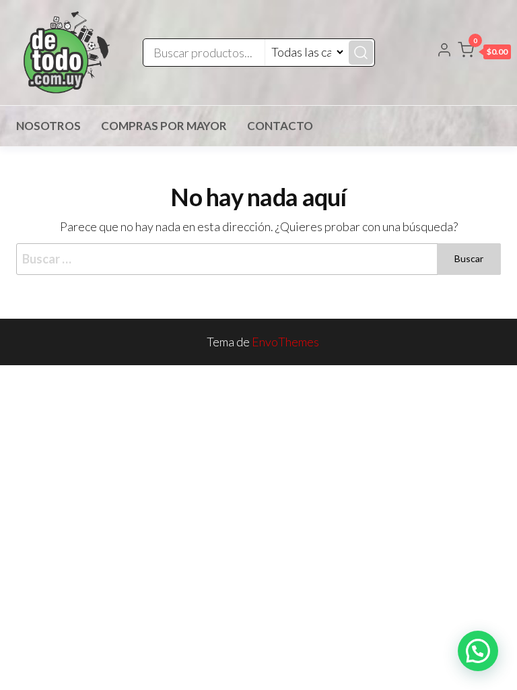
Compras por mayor (164, 126)
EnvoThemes (285, 341)
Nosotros (48, 126)
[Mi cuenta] (444, 51)
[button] (484, 52)
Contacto (280, 126)
